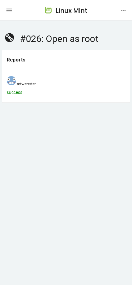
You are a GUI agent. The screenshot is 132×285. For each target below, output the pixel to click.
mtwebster (26, 84)
